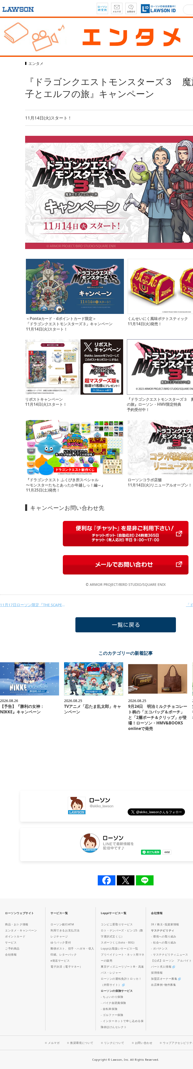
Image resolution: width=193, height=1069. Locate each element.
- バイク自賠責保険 (113, 1003)
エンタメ (35, 63)
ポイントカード (15, 936)
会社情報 (11, 954)
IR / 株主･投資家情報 (165, 924)
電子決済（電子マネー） (67, 966)
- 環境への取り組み (163, 936)
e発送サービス (60, 960)
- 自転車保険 (109, 1009)
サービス (11, 942)
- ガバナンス (159, 948)
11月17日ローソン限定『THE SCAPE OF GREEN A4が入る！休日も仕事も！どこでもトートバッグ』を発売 (32, 604)
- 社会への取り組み (163, 942)
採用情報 (157, 972)
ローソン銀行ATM (62, 924)
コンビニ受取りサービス (117, 924)
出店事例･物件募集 (163, 984)
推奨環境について (81, 1043)
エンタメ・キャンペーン (21, 930)
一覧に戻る (125, 624)
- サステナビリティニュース (169, 954)
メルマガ (54, 1043)
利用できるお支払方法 (65, 930)
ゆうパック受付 (61, 942)
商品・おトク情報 (16, 924)
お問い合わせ (144, 1043)
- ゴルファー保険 (112, 1015)
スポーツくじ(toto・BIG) (117, 942)
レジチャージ (59, 936)
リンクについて (114, 1043)
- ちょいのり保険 (112, 997)
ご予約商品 (12, 948)
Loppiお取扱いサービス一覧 (119, 948)
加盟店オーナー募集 (164, 978)
